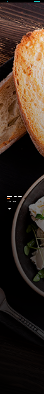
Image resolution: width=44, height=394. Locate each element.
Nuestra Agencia (13, 1)
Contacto (31, 1)
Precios (23, 1)
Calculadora (20, 1)
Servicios (16, 1)
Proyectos (26, 1)
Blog (28, 1)
